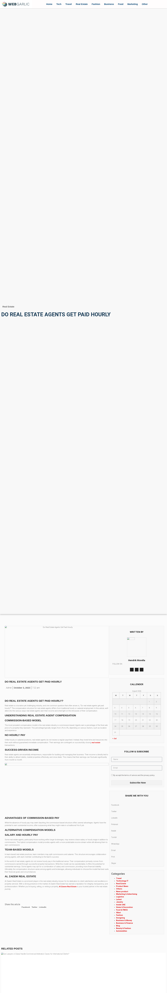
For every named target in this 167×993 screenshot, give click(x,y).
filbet (118, 913)
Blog (118, 926)
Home (49, 4)
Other (145, 4)
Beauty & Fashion (123, 928)
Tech (58, 4)
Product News (122, 886)
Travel (68, 4)
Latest (119, 899)
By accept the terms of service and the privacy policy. (134, 775)
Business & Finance (124, 923)
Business (109, 4)
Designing (120, 918)
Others (119, 889)
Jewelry (119, 902)
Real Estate (82, 4)
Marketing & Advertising (126, 894)
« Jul (114, 738)
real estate (95, 742)
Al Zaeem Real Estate (68, 886)
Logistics (120, 897)
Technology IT (122, 881)
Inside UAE (120, 905)
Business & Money (124, 920)
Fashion (96, 4)
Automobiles (121, 931)
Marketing (132, 4)
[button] (26, 906)
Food (120, 4)
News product (122, 892)
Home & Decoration (124, 907)
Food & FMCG (122, 910)
